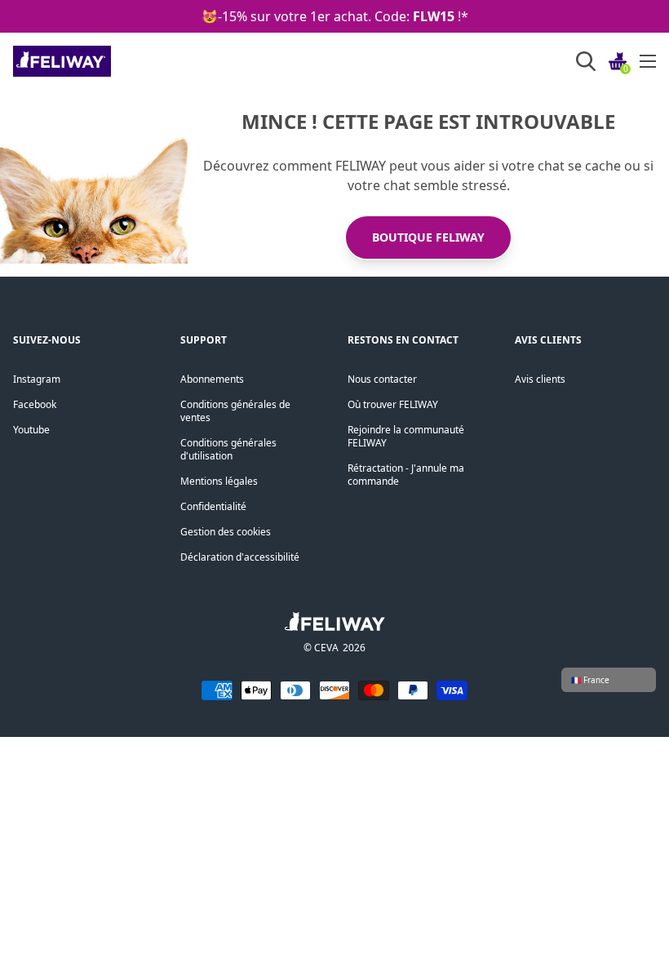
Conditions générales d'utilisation (228, 449)
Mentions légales (219, 481)
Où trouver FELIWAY (393, 404)
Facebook (34, 404)
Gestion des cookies (225, 532)
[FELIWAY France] (98, 61)
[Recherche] (586, 61)
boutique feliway (428, 237)
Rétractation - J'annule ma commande (406, 474)
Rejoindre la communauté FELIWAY (406, 436)
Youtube (31, 430)
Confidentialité (213, 506)
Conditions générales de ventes (235, 410)
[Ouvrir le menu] (648, 61)
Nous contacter (382, 379)
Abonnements (212, 379)
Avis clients (540, 379)
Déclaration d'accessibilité (239, 557)
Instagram (36, 379)
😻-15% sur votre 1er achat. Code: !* (335, 16)
